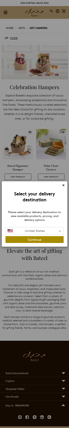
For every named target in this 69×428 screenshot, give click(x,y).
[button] (34, 230)
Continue (34, 239)
